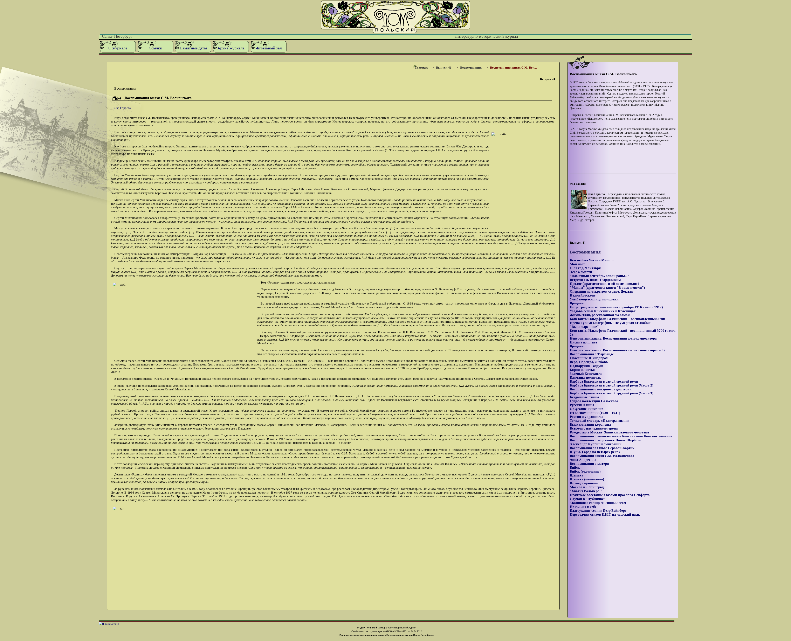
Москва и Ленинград (587, 487)
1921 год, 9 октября (585, 268)
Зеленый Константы (586, 374)
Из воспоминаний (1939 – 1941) (595, 413)
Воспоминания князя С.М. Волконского (602, 456)
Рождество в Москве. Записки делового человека (609, 432)
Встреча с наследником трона (594, 428)
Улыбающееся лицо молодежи (594, 299)
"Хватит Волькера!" (586, 491)
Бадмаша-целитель (585, 377)
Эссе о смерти (581, 272)
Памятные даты (193, 48)
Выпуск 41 (444, 67)
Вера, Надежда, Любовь (589, 362)
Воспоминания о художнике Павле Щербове (605, 440)
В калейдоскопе (583, 295)
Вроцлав (577, 303)
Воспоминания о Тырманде (592, 354)
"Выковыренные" (584, 327)
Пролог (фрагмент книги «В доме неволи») (604, 284)
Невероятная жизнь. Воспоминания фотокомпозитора (613, 338)
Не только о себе (583, 507)
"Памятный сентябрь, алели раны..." (599, 276)
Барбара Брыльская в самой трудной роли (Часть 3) (611, 393)
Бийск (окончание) (585, 471)
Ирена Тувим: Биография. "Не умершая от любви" (611, 323)
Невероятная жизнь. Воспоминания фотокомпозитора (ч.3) (617, 350)
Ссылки (155, 48)
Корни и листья (582, 370)
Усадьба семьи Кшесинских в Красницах (603, 311)
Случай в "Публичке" (588, 499)
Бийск (575, 467)
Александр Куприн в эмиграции (595, 444)
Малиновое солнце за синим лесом (598, 503)
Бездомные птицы (584, 397)
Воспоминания (471, 67)
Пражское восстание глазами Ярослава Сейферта (610, 495)
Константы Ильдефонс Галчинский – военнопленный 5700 (617, 319)
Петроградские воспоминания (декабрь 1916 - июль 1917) (616, 307)
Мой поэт (577, 264)
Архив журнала (231, 48)
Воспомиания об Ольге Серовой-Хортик (602, 448)
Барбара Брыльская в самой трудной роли (604, 381)
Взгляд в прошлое (584, 483)
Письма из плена (583, 342)
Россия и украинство (586, 417)
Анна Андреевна (583, 460)
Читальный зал (268, 48)
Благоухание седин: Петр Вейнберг (598, 511)
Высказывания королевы (590, 424)
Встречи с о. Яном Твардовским (595, 280)
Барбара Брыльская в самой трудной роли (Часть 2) (611, 385)
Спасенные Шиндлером (589, 358)
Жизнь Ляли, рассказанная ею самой (600, 315)
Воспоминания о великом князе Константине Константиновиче (621, 436)
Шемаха (576, 475)
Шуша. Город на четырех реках (595, 452)
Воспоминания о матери (589, 464)
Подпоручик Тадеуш (586, 366)
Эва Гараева (122, 108)
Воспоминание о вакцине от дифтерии (601, 389)
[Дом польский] (395, 32)
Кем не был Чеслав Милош (591, 260)
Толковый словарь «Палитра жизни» (600, 421)
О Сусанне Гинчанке (586, 409)
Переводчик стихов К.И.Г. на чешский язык (605, 514)
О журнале (117, 48)
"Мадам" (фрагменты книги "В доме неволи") (607, 288)
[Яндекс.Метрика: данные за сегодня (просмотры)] (109, 624)
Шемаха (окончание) (587, 479)
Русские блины (582, 405)
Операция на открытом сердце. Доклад (601, 291)
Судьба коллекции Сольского (594, 401)
